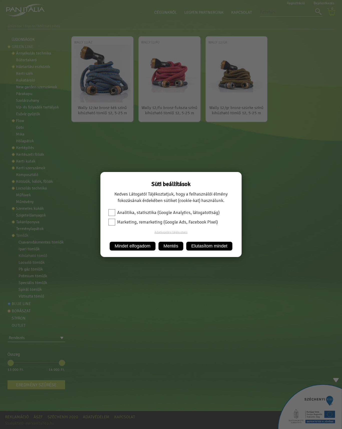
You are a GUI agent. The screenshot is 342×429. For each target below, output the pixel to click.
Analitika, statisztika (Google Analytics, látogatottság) (168, 212)
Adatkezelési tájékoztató (171, 232)
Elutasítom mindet (209, 246)
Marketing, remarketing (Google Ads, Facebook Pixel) (167, 222)
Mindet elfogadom (132, 246)
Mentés (170, 246)
